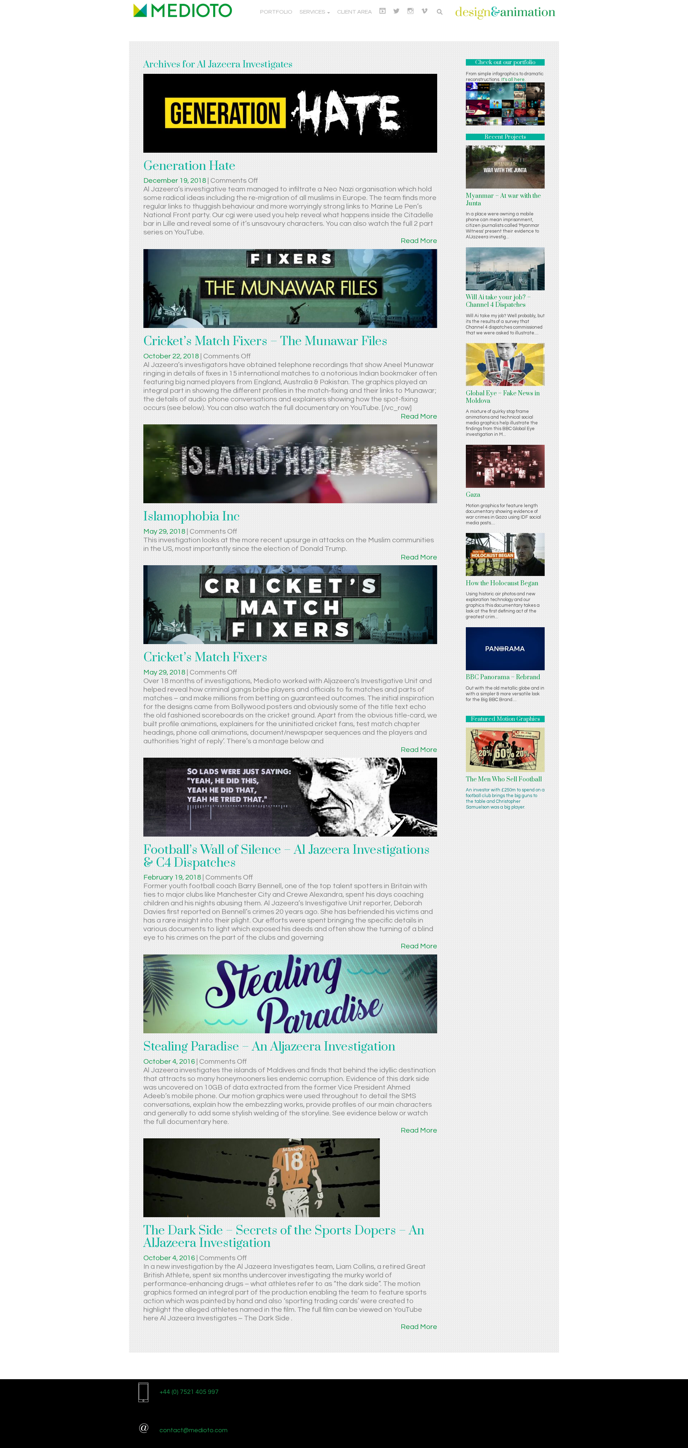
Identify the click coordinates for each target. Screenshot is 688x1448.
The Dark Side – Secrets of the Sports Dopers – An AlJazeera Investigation (283, 1237)
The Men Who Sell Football (504, 779)
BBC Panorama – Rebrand (503, 677)
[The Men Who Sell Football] (505, 749)
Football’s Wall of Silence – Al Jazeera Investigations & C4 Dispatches (286, 856)
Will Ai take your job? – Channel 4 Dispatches (498, 301)
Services (313, 12)
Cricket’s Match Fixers (205, 658)
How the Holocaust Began (502, 583)
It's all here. (513, 79)
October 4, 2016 (169, 1061)
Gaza (473, 495)
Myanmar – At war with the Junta (503, 200)
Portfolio (276, 12)
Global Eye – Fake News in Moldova (503, 397)
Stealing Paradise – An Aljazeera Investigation (269, 1047)
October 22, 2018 (171, 356)
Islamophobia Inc (191, 517)
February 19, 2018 (172, 877)
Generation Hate (189, 166)
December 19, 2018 (175, 180)
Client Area (354, 12)
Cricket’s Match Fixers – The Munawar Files (265, 341)
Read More (419, 240)
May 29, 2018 (165, 531)
